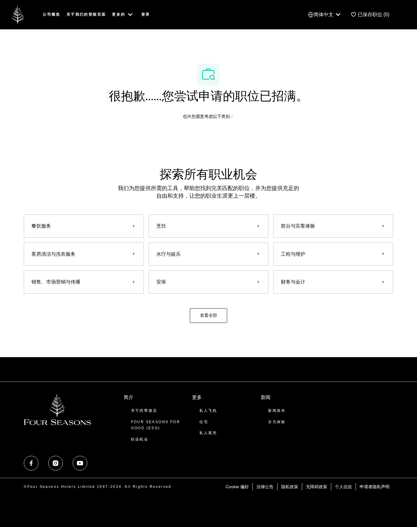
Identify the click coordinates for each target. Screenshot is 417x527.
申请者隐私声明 (375, 486)
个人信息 (343, 486)
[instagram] (55, 463)
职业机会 (140, 439)
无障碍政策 (316, 486)
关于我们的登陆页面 (86, 14)
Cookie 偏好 (237, 486)
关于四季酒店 (144, 410)
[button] (208, 315)
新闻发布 (277, 410)
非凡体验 (277, 422)
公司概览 (51, 14)
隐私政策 (289, 486)
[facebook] (31, 463)
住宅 (203, 422)
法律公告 (265, 486)
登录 (145, 14)
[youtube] (80, 463)
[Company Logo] (17, 14)
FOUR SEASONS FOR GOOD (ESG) (155, 425)
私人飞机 (208, 410)
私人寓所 (208, 433)
